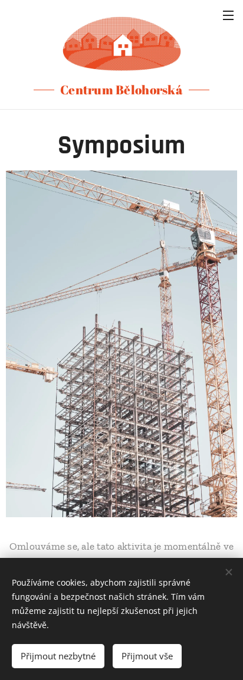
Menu (228, 15)
